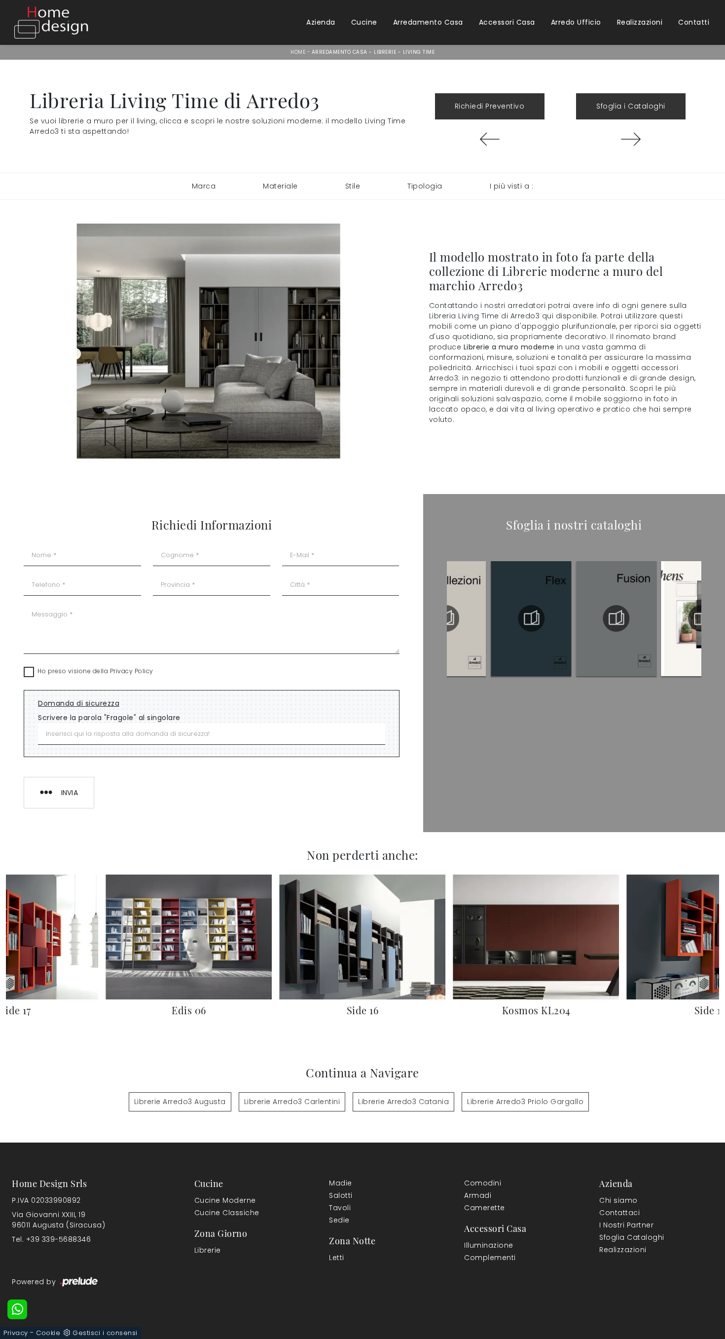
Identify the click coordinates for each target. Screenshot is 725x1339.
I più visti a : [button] (512, 186)
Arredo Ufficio (576, 22)
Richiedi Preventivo (490, 106)
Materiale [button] (280, 186)
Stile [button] (353, 186)
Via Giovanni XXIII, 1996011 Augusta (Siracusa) (58, 1220)
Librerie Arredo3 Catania (403, 1102)
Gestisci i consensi (105, 1333)
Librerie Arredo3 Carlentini (292, 1102)
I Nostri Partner (626, 1225)
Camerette (484, 1208)
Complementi (490, 1257)
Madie (340, 1183)
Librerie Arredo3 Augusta (180, 1102)
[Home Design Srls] (51, 22)
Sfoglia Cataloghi (631, 1237)
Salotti (341, 1195)
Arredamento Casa (428, 22)
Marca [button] (204, 186)
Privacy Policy (131, 671)
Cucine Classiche (226, 1213)
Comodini (482, 1183)
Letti (336, 1257)
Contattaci (619, 1213)
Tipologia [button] (424, 186)
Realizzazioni (640, 22)
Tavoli (340, 1208)
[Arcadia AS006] (630, 139)
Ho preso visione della (95, 671)
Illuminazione (488, 1245)
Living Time (419, 52)
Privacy (15, 1333)
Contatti (693, 22)
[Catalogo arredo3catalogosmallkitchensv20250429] (616, 618)
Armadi (477, 1195)
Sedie (339, 1220)
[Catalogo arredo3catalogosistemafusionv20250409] (531, 618)
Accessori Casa (507, 22)
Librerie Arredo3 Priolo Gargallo (525, 1102)
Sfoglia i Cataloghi (630, 106)
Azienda (320, 22)
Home (297, 52)
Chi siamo (618, 1200)
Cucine (364, 22)
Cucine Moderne (225, 1200)
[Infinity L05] (489, 139)
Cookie (48, 1333)
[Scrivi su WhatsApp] (17, 1309)
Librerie (385, 52)
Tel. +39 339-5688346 (51, 1239)
